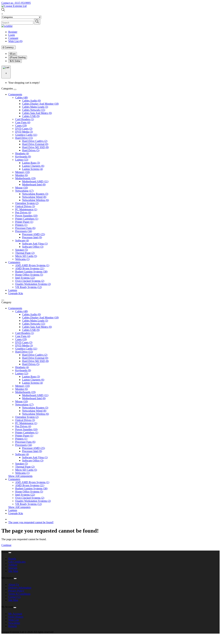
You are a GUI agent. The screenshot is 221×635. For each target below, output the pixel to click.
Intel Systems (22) (25, 277)
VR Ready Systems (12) (28, 287)
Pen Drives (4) (23, 212)
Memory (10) (22, 172)
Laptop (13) (21, 159)
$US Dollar (15, 61)
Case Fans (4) (22, 122)
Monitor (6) (21, 175)
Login (11, 35)
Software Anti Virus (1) (35, 243)
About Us (13, 584)
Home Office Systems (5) (29, 274)
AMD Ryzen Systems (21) (29, 268)
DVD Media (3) (24, 131)
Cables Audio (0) (31, 100)
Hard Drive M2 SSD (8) (35, 147)
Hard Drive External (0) (35, 144)
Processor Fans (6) (25, 228)
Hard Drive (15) (24, 137)
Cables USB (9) (31, 116)
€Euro (13, 53)
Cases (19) (21, 125)
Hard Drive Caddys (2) (34, 141)
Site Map (13, 571)
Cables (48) (21, 97)
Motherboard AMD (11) (35, 181)
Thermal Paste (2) (25, 252)
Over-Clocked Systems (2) (29, 280)
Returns (12, 626)
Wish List (13, 619)
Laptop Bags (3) (31, 162)
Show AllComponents (20, 476)
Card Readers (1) (24, 119)
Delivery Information (19, 587)
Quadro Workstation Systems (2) (33, 284)
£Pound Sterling (18, 57)
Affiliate (12, 564)
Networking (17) (24, 190)
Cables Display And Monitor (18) (40, 103)
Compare (13, 38)
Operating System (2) (27, 203)
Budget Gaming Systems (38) (31, 271)
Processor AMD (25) (33, 234)
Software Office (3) (32, 246)
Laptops (12, 290)
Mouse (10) (21, 187)
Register (12, 31)
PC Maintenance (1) (26, 209)
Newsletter (14, 623)
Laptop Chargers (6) (33, 165)
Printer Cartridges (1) (26, 218)
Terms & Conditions (19, 593)
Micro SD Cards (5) (26, 256)
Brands (12, 558)
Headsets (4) (22, 153)
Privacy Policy (16, 590)
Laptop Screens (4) (32, 169)
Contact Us (14, 596)
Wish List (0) (15, 41)
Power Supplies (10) (26, 215)
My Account (15, 613)
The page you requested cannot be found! (31, 522)
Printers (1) (21, 224)
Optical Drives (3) (25, 206)
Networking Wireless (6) (35, 200)
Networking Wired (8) (34, 196)
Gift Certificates (17, 561)
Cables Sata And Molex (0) (37, 113)
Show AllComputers (19, 507)
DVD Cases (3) (23, 128)
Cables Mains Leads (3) (35, 106)
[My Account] (6, 26)
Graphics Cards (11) (26, 134)
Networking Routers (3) (35, 193)
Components (15, 94)
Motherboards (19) (25, 178)
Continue (6, 545)
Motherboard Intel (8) (34, 184)
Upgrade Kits (15, 293)
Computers (14, 262)
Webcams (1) (22, 259)
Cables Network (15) (33, 109)
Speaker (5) (21, 249)
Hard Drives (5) (30, 150)
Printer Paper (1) (24, 221)
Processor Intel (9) (32, 237)
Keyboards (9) (23, 156)
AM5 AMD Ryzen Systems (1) (32, 265)
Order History (15, 616)
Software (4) (22, 240)
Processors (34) (23, 231)
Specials (12, 567)
